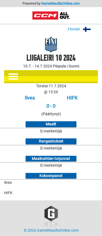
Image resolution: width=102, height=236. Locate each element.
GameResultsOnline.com (60, 3)
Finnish (74, 29)
